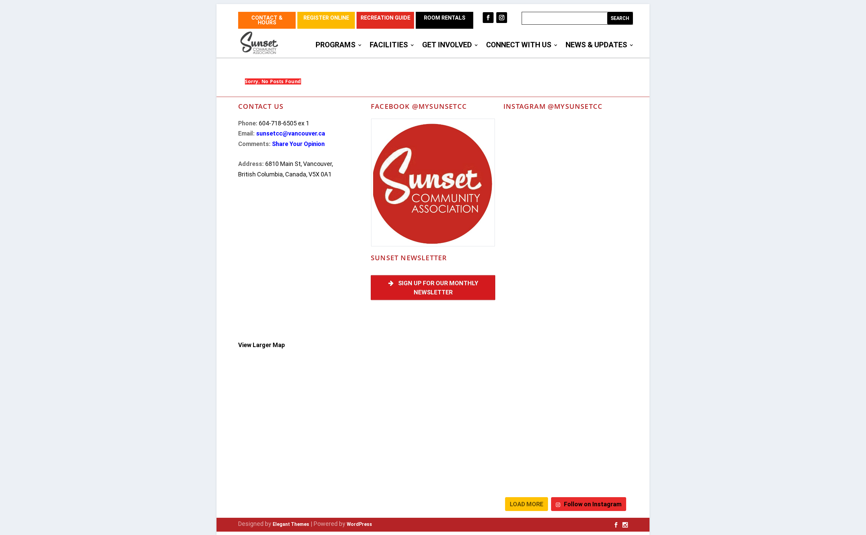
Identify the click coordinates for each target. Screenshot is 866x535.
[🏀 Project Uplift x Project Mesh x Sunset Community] (533, 363)
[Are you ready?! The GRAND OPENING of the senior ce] (597, 251)
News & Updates (596, 46)
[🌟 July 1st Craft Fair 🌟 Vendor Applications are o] (597, 288)
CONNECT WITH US (518, 46)
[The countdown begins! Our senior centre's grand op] (533, 251)
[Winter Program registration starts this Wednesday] (597, 437)
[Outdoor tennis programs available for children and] (533, 139)
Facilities (389, 46)
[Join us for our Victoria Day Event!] (597, 139)
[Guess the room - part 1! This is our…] (597, 213)
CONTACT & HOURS (266, 20)
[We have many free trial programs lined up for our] (533, 176)
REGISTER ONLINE (326, 18)
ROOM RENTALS (444, 18)
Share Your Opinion (298, 143)
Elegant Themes (291, 524)
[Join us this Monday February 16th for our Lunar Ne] (597, 400)
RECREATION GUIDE (385, 18)
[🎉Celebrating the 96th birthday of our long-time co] (533, 400)
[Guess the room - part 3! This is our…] (597, 176)
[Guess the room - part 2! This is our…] (533, 213)
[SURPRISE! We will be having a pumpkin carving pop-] (533, 474)
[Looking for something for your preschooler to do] (597, 474)
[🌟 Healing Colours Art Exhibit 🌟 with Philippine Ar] (533, 288)
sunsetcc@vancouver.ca (290, 133)
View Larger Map (261, 344)
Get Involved (447, 46)
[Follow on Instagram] (501, 17)
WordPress (359, 524)
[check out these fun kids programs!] (597, 363)
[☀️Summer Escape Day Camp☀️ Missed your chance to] (597, 325)
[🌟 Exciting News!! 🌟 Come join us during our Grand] (533, 325)
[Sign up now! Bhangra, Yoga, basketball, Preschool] (533, 437)
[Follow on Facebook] (488, 17)
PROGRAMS (336, 46)
